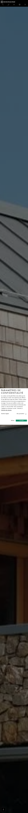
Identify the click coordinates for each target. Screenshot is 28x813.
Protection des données (6, 410)
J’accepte (21, 420)
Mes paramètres (20, 413)
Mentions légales (5, 413)
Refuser (12, 420)
